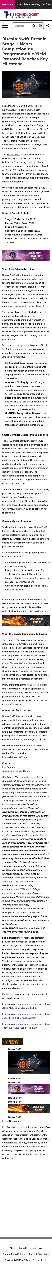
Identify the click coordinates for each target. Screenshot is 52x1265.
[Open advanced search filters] (40, 26)
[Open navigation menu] (5, 25)
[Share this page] (48, 25)
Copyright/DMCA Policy (17, 1260)
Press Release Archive (30, 1248)
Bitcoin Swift (13, 154)
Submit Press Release (14, 1254)
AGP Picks (7, 4)
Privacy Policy (40, 1260)
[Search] (33, 26)
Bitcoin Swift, (26, 109)
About (13, 1248)
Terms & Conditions (39, 1254)
